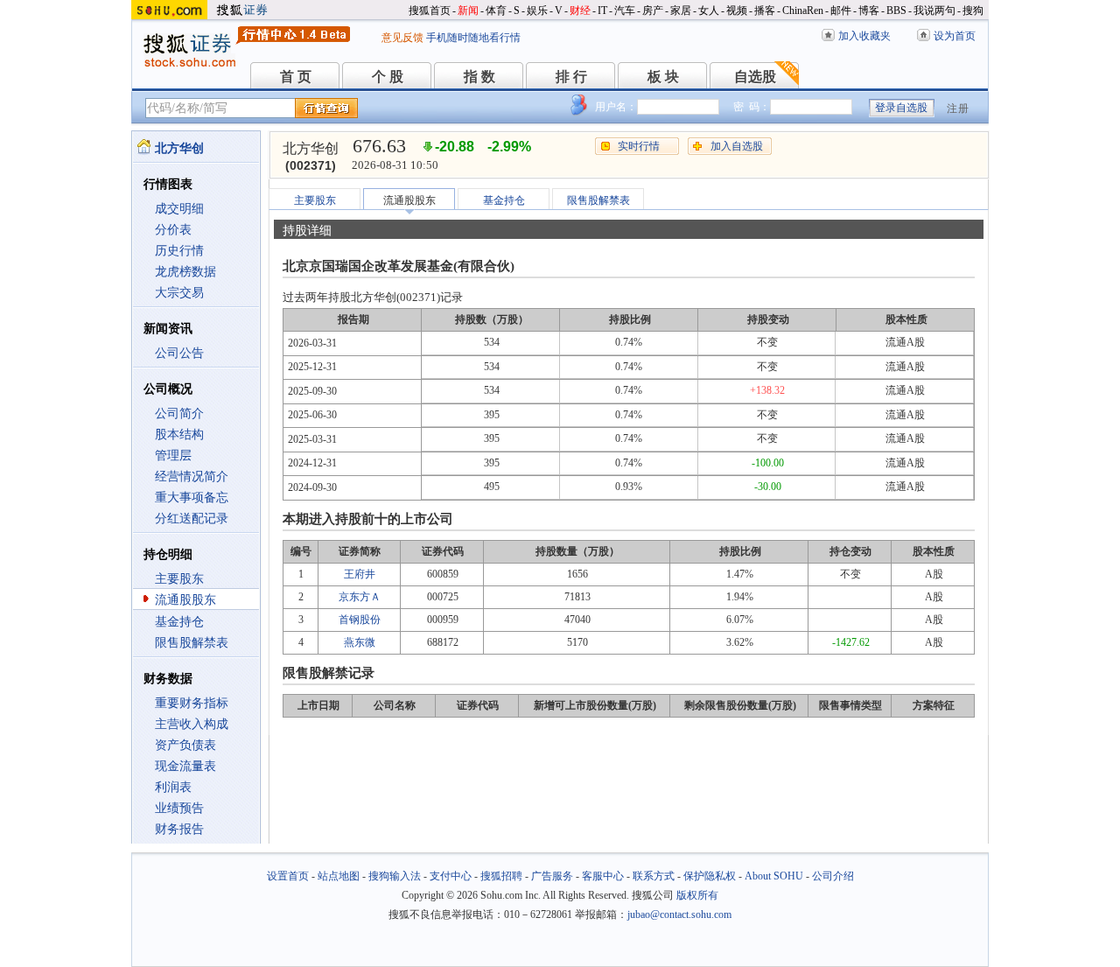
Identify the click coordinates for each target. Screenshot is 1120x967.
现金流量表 (185, 766)
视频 (736, 10)
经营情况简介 (191, 476)
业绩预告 (179, 808)
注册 (958, 108)
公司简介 (179, 413)
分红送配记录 (191, 518)
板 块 (663, 76)
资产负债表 (185, 745)
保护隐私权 (709, 876)
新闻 (468, 10)
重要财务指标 (191, 703)
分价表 (173, 229)
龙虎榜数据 (185, 271)
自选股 (755, 76)
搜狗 (973, 10)
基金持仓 (179, 621)
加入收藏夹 (864, 36)
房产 (652, 10)
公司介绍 (833, 876)
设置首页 (288, 876)
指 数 (479, 76)
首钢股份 (360, 619)
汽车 (624, 10)
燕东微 (359, 642)
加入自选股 (736, 146)
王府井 (359, 574)
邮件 (840, 10)
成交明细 (179, 208)
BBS (896, 10)
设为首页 (955, 36)
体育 (496, 10)
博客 (868, 10)
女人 (708, 10)
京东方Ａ (360, 597)
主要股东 (179, 578)
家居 (680, 10)
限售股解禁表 (191, 642)
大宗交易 (179, 292)
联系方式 (654, 876)
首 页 (296, 76)
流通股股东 (185, 599)
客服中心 (603, 876)
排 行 (571, 76)
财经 (580, 10)
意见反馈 (403, 38)
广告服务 (552, 876)
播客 (764, 10)
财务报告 (179, 829)
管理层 (173, 455)
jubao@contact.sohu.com (679, 914)
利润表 (173, 787)
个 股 (387, 76)
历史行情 (179, 250)
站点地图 (339, 876)
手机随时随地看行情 (473, 38)
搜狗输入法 (394, 876)
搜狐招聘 (501, 876)
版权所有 (697, 895)
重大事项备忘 (191, 497)
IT (602, 10)
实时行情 (639, 146)
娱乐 (537, 10)
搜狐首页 (430, 10)
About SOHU (774, 876)
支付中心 (451, 876)
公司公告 (179, 353)
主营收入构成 (191, 724)
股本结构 (179, 434)
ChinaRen (802, 10)
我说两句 (935, 10)
